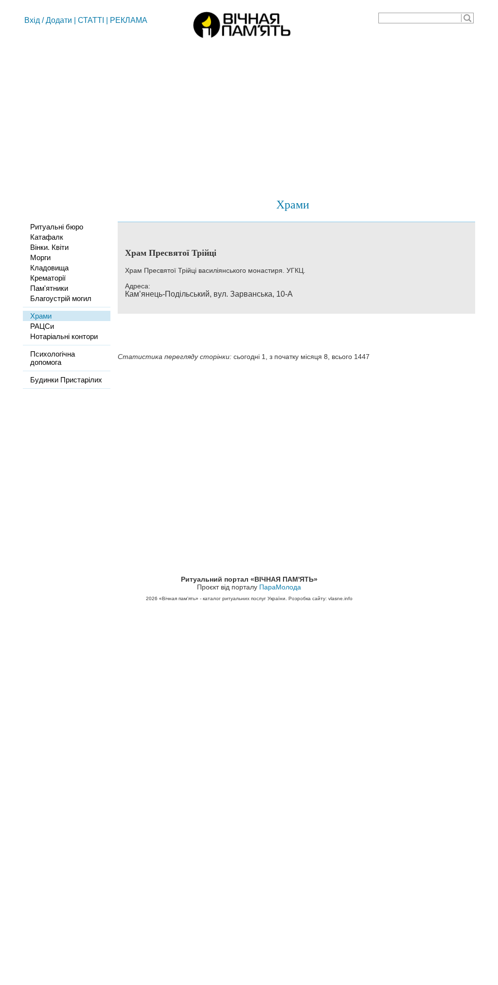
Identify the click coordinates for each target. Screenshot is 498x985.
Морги (40, 257)
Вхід (32, 20)
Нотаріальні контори (64, 336)
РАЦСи (42, 326)
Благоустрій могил (60, 298)
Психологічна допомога (52, 358)
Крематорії (48, 278)
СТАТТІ (91, 20)
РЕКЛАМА (128, 20)
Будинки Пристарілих (66, 380)
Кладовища (49, 268)
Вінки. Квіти (49, 247)
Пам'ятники (49, 288)
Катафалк (46, 237)
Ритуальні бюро (56, 227)
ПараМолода (280, 587)
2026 (152, 598)
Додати (59, 20)
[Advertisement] (249, 114)
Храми (292, 204)
